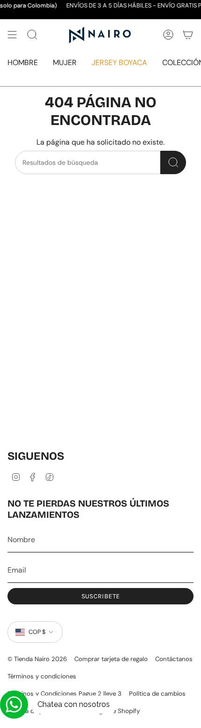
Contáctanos (174, 659)
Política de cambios (157, 694)
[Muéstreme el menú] (12, 34)
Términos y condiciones (41, 676)
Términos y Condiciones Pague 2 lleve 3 (64, 694)
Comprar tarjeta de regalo (111, 659)
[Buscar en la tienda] (173, 162)
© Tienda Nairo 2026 (37, 659)
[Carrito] (188, 34)
